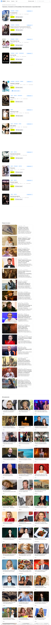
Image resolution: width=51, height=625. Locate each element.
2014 (14, 169)
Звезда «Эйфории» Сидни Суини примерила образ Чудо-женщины (24, 239)
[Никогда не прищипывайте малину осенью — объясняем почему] (9, 503)
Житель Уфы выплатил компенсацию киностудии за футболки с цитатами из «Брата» (25, 305)
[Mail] (1, 1)
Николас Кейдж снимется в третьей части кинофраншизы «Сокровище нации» (25, 272)
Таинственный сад (14, 41)
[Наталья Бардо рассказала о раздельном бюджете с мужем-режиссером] (9, 614)
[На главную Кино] (4, 1)
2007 (17, 98)
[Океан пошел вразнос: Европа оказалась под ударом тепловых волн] (25, 455)
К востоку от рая (14, 111)
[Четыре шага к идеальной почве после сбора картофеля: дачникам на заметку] (9, 598)
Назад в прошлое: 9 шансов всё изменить (20, 26)
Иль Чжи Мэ (13, 55)
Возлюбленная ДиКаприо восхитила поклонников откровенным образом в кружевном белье (24, 294)
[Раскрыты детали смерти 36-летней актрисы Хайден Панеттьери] (9, 519)
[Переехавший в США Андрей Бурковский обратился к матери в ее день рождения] (9, 582)
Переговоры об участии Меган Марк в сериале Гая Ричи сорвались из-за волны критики (25, 382)
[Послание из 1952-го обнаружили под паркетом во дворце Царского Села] (25, 471)
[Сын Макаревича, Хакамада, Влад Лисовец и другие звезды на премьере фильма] (41, 598)
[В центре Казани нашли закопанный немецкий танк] (25, 503)
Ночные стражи (14, 182)
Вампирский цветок (15, 196)
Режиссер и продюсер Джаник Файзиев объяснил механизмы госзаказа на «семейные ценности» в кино (25, 316)
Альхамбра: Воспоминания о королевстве (9, 4)
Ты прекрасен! (13, 12)
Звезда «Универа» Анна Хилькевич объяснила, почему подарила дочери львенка (24, 250)
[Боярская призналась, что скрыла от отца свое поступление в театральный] (9, 535)
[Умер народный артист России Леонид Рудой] (25, 423)
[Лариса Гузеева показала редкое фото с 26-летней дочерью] (25, 439)
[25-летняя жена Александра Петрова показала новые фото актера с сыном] (25, 582)
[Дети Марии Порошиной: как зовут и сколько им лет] (25, 407)
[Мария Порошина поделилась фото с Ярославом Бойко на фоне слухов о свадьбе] (41, 407)
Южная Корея (29, 28)
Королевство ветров (15, 153)
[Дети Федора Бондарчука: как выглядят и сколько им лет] (41, 551)
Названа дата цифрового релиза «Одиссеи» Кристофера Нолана (24, 327)
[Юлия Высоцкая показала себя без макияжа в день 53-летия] (9, 567)
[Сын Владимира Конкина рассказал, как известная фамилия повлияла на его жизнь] (9, 471)
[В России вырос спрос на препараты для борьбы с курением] (25, 598)
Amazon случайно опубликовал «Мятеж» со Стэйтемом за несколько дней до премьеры (24, 283)
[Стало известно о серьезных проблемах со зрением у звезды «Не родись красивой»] (41, 519)
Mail (1, 624)
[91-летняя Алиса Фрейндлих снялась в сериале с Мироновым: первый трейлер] (9, 423)
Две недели (13, 125)
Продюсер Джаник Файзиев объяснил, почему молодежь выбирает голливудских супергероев (25, 371)
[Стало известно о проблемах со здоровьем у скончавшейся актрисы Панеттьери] (9, 407)
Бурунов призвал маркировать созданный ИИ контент (25, 349)
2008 (14, 56)
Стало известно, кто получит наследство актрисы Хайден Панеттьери (25, 338)
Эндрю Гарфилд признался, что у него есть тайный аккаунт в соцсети (24, 261)
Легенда (12, 97)
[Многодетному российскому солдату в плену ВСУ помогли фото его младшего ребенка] (41, 439)
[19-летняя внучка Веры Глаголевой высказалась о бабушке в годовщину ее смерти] (25, 614)
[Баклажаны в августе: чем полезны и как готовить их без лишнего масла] (41, 535)
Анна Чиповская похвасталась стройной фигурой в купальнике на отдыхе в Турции (24, 360)
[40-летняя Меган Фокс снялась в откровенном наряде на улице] (41, 503)
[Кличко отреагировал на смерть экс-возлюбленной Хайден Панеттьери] (41, 567)
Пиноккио (12, 168)
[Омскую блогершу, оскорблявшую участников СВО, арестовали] (25, 519)
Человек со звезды (14, 83)
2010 (16, 42)
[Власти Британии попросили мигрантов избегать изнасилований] (41, 487)
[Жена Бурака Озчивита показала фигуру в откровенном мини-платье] (41, 455)
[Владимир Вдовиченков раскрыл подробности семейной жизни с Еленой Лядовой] (41, 423)
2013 (20, 28)
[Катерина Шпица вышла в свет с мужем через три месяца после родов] (25, 535)
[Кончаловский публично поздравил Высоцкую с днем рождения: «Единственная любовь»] (41, 582)
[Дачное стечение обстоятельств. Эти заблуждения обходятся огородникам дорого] (9, 551)
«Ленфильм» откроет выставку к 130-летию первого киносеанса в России (23, 228)
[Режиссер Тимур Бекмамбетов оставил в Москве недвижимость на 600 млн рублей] (9, 455)
